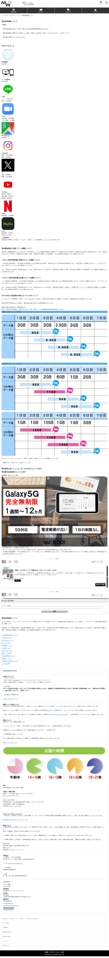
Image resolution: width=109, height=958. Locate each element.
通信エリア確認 (6, 653)
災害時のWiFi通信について (10, 661)
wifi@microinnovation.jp (58, 714)
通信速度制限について (8, 656)
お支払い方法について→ (10, 699)
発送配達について (7, 645)
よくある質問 (6, 663)
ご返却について (6, 648)
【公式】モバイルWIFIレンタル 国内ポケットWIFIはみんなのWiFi (19, 918)
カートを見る (5, 923)
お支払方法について (8, 640)
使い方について (6, 643)
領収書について (6, 658)
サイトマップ (5, 941)
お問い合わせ (5, 945)
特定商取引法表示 (6, 932)
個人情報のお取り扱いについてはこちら (15, 819)
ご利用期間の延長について (10, 635)
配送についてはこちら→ (10, 742)
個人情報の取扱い (6, 936)
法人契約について (7, 637)
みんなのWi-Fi (5, 15)
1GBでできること (7, 650)
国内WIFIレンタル (15, 15)
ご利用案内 (5, 927)
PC (63, 952)
